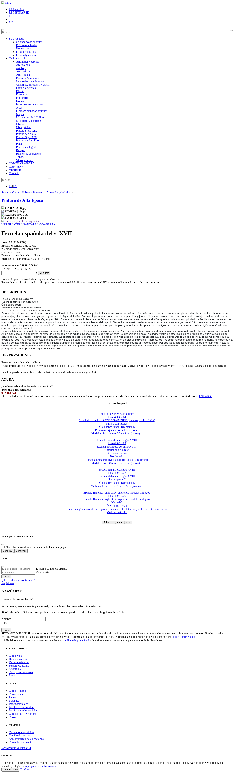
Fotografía (22, 97)
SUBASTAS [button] (16, 38)
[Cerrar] (2, 566)
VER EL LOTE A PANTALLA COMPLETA (28, 224)
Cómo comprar (17, 690)
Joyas (19, 107)
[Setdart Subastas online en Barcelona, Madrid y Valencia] (6, 3)
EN (11, 22)
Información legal (19, 703)
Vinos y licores (24, 160)
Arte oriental (23, 74)
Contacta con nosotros (21, 742)
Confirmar (21, 550)
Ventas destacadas (19, 662)
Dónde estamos (18, 659)
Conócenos (15, 655)
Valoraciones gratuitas (21, 732)
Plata (19, 143)
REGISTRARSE (19, 12)
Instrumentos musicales (29, 104)
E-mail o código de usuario (51, 568)
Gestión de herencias (21, 735)
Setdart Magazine (19, 665)
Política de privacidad (21, 707)
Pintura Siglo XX (26, 133)
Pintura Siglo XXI (26, 137)
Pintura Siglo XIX (26, 130)
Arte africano (23, 71)
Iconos (20, 101)
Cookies (13, 717)
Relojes (20, 150)
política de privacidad (184, 636)
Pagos (12, 697)
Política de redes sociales (23, 710)
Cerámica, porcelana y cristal (32, 84)
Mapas (20, 114)
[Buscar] (231, 30)
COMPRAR (16, 166)
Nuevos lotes (23, 48)
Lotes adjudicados (26, 55)
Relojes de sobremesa (28, 153)
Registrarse (7, 583)
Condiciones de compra (22, 713)
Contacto (14, 173)
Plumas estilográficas (28, 147)
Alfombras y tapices (27, 61)
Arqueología (23, 64)
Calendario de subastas (29, 41)
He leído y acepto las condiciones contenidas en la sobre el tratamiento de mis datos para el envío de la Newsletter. (84, 640)
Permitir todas (10, 769)
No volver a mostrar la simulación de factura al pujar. (36, 547)
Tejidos (20, 156)
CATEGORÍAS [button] (18, 58)
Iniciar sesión (16, 9)
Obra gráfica (23, 127)
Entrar (6, 576)
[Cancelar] (2, 544)
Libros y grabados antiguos (31, 110)
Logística (14, 700)
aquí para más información (40, 766)
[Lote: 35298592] (21, 221)
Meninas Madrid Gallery (30, 117)
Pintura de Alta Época (28, 140)
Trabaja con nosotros (21, 672)
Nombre (6, 618)
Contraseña (42, 572)
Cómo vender (16, 694)
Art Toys (21, 68)
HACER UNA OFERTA (16, 269)
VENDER (15, 170)
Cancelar (7, 550)
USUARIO (205, 396)
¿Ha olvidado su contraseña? (18, 580)
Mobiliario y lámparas (28, 120)
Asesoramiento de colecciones (26, 738)
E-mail (5, 622)
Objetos (20, 124)
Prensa (12, 675)
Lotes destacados (26, 51)
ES (10, 15)
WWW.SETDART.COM (16, 748)
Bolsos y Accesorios (27, 78)
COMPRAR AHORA (22, 163)
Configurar (26, 769)
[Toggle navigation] (2, 29)
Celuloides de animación (30, 81)
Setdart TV (15, 668)
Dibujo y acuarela (26, 87)
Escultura (21, 94)
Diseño (20, 91)
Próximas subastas (26, 45)
